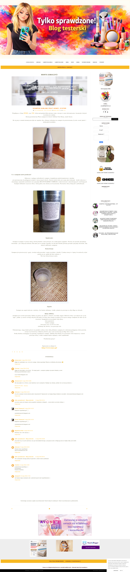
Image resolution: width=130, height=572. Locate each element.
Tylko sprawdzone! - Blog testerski (24, 400)
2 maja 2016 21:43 (24, 392)
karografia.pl (102, 570)
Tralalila (17, 464)
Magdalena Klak (19, 430)
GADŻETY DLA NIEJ (59, 62)
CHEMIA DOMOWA (30, 62)
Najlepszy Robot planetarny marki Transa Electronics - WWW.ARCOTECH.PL (108, 220)
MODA (67, 62)
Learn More (116, 570)
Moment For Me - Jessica (21, 385)
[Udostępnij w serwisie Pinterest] (22, 352)
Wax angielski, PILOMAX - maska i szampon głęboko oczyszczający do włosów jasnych (108, 227)
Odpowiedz (17, 364)
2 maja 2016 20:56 (26, 380)
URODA (77, 62)
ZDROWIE (95, 62)
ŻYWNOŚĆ (102, 62)
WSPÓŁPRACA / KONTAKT (65, 67)
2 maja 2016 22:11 (40, 400)
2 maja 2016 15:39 (26, 360)
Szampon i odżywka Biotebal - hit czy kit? (108, 204)
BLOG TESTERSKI (35, 570)
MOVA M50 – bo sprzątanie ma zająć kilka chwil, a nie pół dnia (108, 234)
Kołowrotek (18, 360)
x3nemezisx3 (18, 380)
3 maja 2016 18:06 (40, 438)
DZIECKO (38, 62)
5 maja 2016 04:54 (24, 447)
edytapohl (17, 476)
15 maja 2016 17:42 (25, 476)
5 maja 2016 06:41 (40, 456)
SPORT (72, 62)
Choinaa (17, 368)
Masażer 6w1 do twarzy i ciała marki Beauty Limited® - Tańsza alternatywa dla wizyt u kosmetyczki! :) (108, 213)
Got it (121, 570)
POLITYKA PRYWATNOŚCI (56, 561)
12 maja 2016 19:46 (24, 464)
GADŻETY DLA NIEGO (47, 62)
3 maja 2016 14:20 (29, 408)
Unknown (17, 392)
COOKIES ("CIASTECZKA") (73, 561)
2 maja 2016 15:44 (24, 368)
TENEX (26, 113)
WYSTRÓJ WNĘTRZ (86, 62)
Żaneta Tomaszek (19, 408)
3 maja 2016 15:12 (28, 430)
